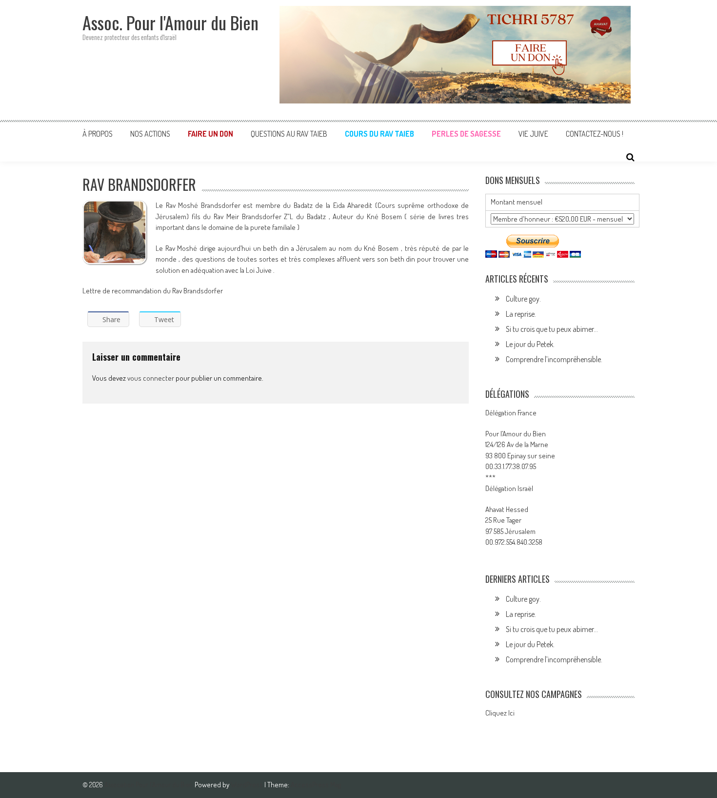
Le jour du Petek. (530, 344)
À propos (97, 134)
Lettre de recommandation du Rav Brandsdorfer (152, 290)
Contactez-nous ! (594, 134)
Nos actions (150, 134)
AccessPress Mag (316, 784)
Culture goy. (523, 299)
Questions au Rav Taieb (289, 134)
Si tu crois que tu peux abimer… (552, 329)
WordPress (247, 784)
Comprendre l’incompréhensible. (554, 359)
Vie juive (533, 134)
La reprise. (521, 314)
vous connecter (150, 378)
